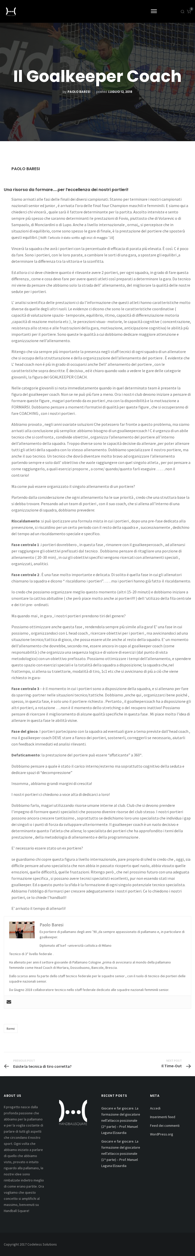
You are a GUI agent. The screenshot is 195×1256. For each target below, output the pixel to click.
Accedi (155, 1108)
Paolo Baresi (79, 92)
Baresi (11, 1028)
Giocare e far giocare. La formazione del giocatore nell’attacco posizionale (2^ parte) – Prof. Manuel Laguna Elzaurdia (120, 1120)
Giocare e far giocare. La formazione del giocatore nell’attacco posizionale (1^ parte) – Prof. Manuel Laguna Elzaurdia (120, 1153)
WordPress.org (161, 1134)
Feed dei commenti (165, 1125)
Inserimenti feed (162, 1117)
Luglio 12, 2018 (120, 92)
